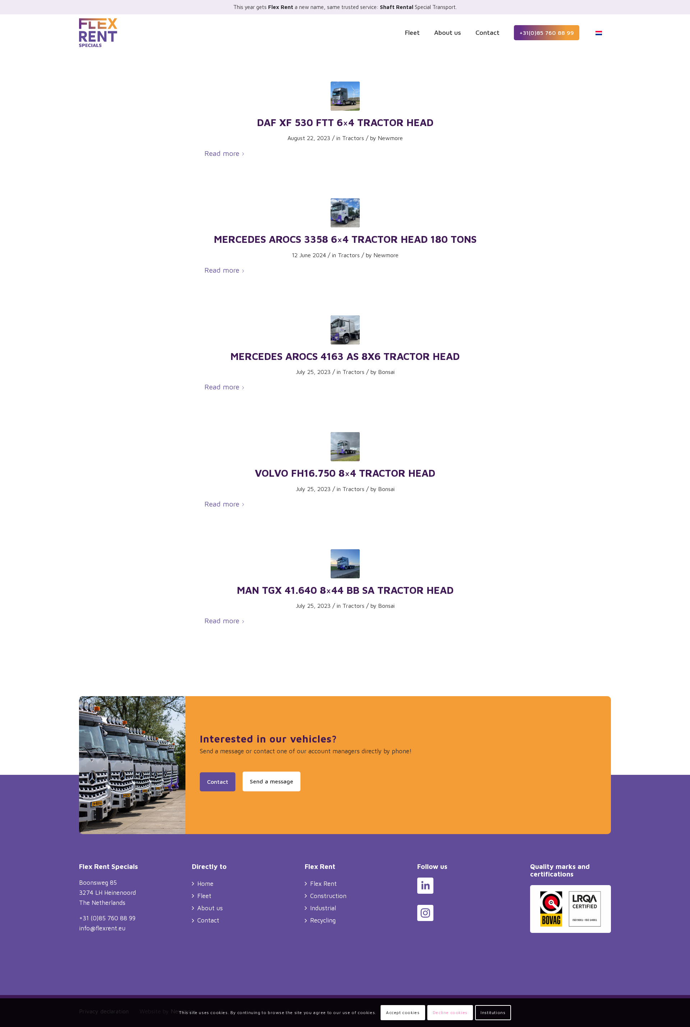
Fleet (204, 895)
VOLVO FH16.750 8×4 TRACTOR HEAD (345, 473)
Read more (221, 153)
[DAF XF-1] (345, 96)
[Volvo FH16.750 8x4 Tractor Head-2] (345, 446)
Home (205, 883)
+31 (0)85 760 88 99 (107, 918)
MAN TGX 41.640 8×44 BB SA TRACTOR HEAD (345, 590)
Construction (328, 895)
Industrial (323, 908)
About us (210, 908)
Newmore (390, 138)
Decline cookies (450, 1012)
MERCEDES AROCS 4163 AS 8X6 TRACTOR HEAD (345, 356)
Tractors (353, 138)
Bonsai (386, 372)
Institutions (492, 1012)
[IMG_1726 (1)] (345, 212)
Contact (208, 920)
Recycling (323, 920)
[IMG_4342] (345, 563)
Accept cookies (402, 1012)
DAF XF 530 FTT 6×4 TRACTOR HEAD (345, 122)
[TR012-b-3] (345, 329)
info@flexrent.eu (102, 928)
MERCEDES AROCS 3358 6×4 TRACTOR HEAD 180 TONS (345, 239)
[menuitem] (412, 33)
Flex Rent (323, 883)
